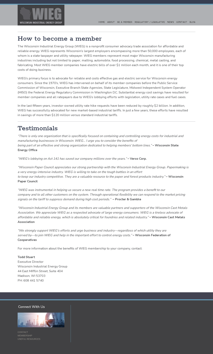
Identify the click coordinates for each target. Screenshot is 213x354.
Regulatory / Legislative (150, 22)
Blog (192, 22)
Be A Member (124, 22)
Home (102, 22)
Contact (181, 22)
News (170, 22)
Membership (25, 335)
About (111, 22)
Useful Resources (29, 339)
